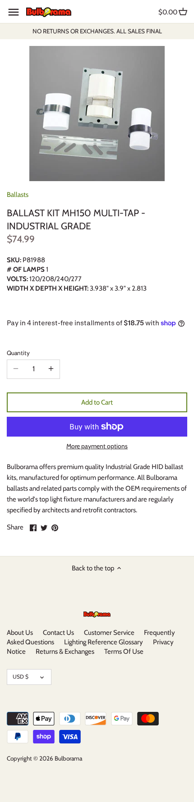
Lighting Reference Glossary (103, 642)
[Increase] (51, 369)
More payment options (97, 446)
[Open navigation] (13, 12)
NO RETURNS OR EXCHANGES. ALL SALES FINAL (97, 31)
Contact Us (58, 633)
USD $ (20, 676)
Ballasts (17, 195)
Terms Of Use (123, 651)
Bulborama (68, 758)
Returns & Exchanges (65, 651)
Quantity (18, 352)
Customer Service (109, 633)
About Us (20, 633)
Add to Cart (97, 402)
